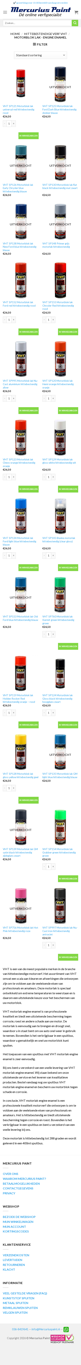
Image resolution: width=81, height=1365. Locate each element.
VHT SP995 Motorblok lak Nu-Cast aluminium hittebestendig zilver (20, 384)
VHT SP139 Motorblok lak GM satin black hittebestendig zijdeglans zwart (20, 852)
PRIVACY (9, 1193)
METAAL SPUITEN (15, 1303)
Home (15, 33)
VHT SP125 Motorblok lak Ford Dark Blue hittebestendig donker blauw (59, 109)
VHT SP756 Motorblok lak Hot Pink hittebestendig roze (20, 929)
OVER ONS (10, 1173)
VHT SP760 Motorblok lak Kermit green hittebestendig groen (58, 620)
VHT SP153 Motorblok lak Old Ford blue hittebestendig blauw (20, 618)
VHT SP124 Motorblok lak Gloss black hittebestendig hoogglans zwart (57, 698)
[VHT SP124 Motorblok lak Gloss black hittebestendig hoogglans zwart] (60, 673)
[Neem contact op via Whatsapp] (66, 1329)
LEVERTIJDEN (12, 1260)
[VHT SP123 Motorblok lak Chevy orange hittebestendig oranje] (21, 438)
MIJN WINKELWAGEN (18, 1221)
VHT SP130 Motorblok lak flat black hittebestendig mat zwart (60, 186)
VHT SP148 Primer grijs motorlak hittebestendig (56, 245)
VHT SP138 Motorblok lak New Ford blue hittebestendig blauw (19, 247)
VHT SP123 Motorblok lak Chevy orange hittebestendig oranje (19, 463)
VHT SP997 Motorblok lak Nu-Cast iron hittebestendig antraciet (60, 931)
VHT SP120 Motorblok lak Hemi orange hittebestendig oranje (58, 384)
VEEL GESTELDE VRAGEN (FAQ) (25, 1293)
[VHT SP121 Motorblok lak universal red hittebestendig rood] (21, 84)
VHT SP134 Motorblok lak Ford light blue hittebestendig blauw (19, 541)
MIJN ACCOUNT (14, 1226)
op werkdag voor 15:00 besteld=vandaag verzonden (42, 2)
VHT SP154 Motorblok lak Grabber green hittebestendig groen (59, 852)
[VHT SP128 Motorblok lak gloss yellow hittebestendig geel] (21, 752)
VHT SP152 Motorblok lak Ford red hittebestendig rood (19, 304)
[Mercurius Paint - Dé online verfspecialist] (41, 12)
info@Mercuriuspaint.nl (46, 1329)
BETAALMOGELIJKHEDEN (21, 1183)
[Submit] (75, 23)
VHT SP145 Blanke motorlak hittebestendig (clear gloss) (58, 539)
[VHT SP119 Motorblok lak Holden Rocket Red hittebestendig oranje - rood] (21, 673)
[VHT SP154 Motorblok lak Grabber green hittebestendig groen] (60, 827)
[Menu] (5, 12)
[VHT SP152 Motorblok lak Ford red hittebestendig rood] (21, 280)
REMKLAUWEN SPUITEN (20, 1308)
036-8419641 (20, 1329)
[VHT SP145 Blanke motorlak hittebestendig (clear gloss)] (60, 516)
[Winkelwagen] (76, 12)
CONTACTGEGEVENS (18, 1188)
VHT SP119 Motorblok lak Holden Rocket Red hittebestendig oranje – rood (19, 698)
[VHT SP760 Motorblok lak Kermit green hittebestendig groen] (60, 595)
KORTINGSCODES (16, 1231)
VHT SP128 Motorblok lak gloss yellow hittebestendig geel (20, 775)
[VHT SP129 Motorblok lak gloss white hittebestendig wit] (60, 438)
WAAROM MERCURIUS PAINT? (24, 1178)
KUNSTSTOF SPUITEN (18, 1298)
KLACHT (9, 1269)
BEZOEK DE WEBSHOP (19, 1217)
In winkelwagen (28, 135)
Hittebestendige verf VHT (45, 33)
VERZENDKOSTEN (16, 1255)
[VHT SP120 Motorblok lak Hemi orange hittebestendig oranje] (60, 359)
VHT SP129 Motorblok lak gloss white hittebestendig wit (59, 461)
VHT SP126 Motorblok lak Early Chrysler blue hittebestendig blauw (18, 188)
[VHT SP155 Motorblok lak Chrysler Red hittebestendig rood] (60, 280)
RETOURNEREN (14, 1264)
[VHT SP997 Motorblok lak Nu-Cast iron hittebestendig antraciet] (60, 906)
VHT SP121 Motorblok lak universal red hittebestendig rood (18, 109)
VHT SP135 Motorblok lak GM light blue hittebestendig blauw (59, 775)
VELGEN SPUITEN (15, 1312)
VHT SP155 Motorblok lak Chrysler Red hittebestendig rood (58, 305)
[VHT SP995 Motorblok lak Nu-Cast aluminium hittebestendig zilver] (21, 359)
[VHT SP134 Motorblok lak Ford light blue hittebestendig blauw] (21, 516)
